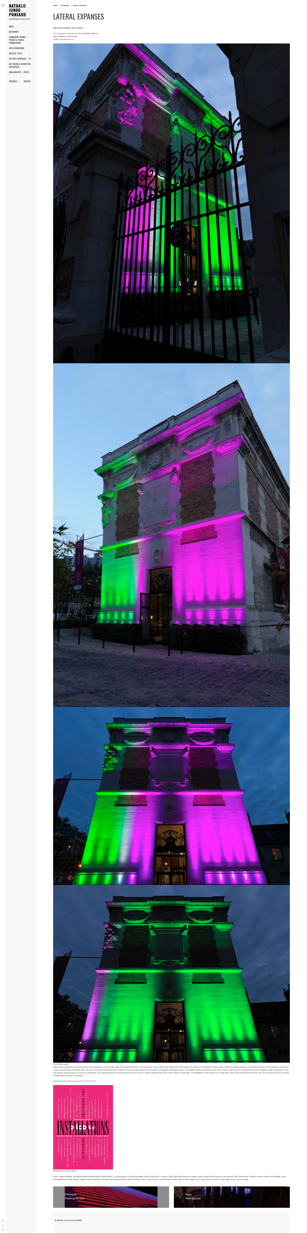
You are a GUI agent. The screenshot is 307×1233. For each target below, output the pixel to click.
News (11, 26)
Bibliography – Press (19, 72)
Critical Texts (15, 53)
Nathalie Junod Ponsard (17, 10)
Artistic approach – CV (20, 58)
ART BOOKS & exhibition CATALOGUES (19, 65)
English (27, 81)
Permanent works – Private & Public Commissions (18, 40)
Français (13, 81)
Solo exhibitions (16, 48)
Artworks (13, 31)
